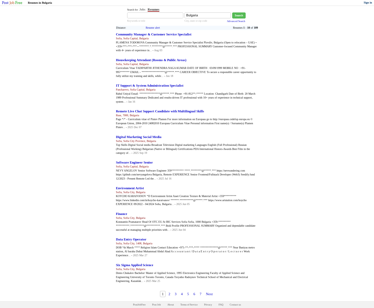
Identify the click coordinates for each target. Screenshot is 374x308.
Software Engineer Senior (134, 162)
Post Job (156, 304)
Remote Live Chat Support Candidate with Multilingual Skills (160, 111)
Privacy (208, 304)
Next (209, 294)
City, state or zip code (195, 20)
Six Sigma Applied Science (134, 265)
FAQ (221, 304)
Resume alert (153, 27)
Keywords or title (136, 20)
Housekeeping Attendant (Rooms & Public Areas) (151, 60)
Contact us (235, 304)
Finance (121, 214)
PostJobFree (139, 304)
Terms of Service (189, 304)
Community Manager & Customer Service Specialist (153, 34)
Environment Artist (130, 188)
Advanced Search (236, 21)
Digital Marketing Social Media (138, 137)
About (170, 304)
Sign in (368, 2)
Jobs (142, 9)
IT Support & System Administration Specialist (149, 85)
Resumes (153, 9)
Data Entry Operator (131, 239)
